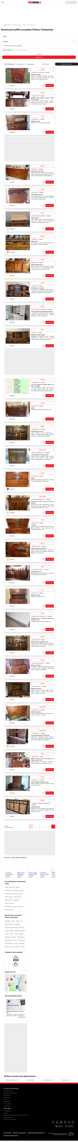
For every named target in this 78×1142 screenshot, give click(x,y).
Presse (5, 1099)
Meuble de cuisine (10, 937)
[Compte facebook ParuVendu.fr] (61, 1122)
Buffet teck (21, 906)
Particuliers (20, 64)
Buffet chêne (9, 897)
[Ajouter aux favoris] (43, 85)
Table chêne (20, 937)
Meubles (7, 921)
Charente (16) (66, 1080)
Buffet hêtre (8, 900)
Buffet (17, 887)
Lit (22, 921)
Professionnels (30, 64)
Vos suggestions (8, 1110)
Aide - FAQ (6, 1106)
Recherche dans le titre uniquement (13, 45)
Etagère (17, 924)
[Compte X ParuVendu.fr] (53, 1122)
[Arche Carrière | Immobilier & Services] (70, 1134)
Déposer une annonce (19, 1132)
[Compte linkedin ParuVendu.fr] (57, 1122)
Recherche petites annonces (36, 1132)
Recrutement (7, 1095)
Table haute (21, 940)
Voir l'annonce (49, 85)
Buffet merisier (9, 903)
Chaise (18, 921)
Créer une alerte (68, 64)
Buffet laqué (8, 890)
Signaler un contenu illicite (10, 1119)
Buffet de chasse (17, 893)
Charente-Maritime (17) (12, 1080)
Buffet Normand (10, 887)
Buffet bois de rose (10, 906)
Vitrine (16, 943)
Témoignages (7, 1097)
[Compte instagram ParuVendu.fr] (65, 1122)
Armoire (21, 927)
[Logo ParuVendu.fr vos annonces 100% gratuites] (34, 4)
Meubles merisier (20, 930)
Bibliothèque (8, 943)
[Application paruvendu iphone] (59, 1126)
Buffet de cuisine (18, 890)
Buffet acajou (9, 909)
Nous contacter (7, 1103)
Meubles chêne (9, 924)
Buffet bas (8, 893)
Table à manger (18, 934)
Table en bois (9, 934)
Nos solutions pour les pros (10, 1093)
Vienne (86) (30, 1080)
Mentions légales (8, 1117)
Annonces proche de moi (11, 1135)
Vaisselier (21, 943)
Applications (7, 1101)
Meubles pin (8, 940)
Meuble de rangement (11, 927)
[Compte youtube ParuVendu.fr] (73, 1122)
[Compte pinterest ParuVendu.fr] (69, 1122)
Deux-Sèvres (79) (48, 1080)
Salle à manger (9, 930)
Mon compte (7, 1132)
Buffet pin (16, 900)
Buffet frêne (17, 897)
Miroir (15, 940)
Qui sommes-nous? (8, 1091)
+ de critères (39, 54)
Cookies (6, 1113)
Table (13, 921)
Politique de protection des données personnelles (16, 1115)
